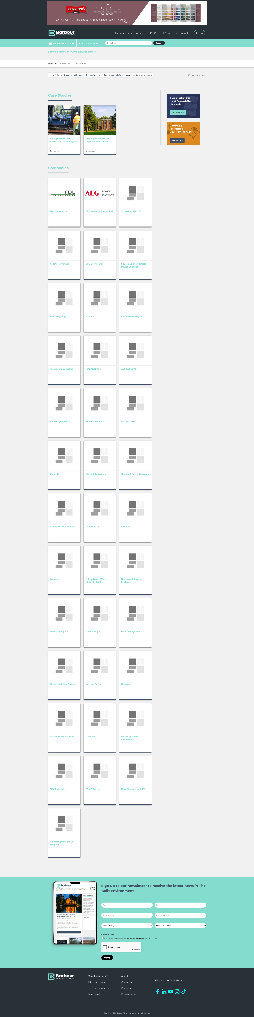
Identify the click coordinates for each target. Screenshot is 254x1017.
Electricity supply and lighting (69, 75)
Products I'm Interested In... (90, 43)
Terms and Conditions (135, 938)
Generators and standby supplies (119, 75)
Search (159, 43)
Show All (52, 63)
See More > (177, 140)
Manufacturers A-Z (98, 976)
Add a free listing (97, 982)
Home (51, 75)
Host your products (98, 988)
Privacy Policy (107, 935)
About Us (186, 33)
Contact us (127, 982)
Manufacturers (123, 33)
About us (126, 976)
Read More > (178, 112)
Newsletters (171, 33)
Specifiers (140, 33)
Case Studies (81, 63)
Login (199, 33)
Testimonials (94, 994)
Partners (126, 988)
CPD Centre (155, 33)
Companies (65, 63)
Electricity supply (93, 75)
